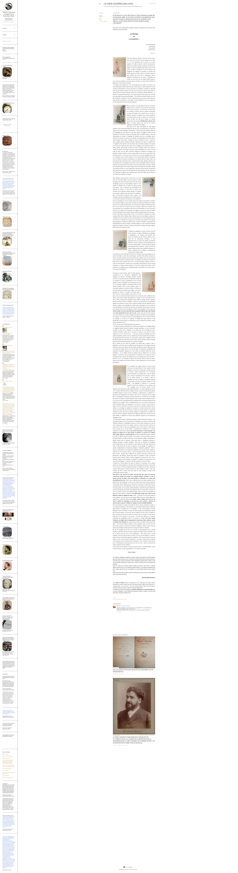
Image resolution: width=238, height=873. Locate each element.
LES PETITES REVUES (7, 327)
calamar (118, 605)
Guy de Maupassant (6, 768)
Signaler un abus (6, 41)
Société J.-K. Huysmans (7, 777)
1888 (100, 19)
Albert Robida (5, 754)
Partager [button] (101, 13)
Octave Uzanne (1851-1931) (118, 3)
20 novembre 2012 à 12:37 (125, 605)
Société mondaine (103, 21)
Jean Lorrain (5, 770)
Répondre (119, 611)
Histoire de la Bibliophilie (7, 345)
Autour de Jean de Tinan (7, 756)
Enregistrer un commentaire (122, 745)
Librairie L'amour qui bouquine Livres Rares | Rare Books (9, 14)
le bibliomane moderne (7, 381)
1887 (100, 18)
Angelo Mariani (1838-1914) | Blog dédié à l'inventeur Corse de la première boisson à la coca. (8, 366)
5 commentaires (120, 673)
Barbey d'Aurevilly (6, 758)
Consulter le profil (8, 22)
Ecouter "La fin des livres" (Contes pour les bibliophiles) (8, 766)
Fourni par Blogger (128, 867)
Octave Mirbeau (5, 775)
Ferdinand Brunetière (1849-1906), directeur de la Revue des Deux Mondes (8, 352)
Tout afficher (5, 423)
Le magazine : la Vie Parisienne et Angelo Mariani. (8, 369)
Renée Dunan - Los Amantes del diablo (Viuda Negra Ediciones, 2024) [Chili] (8, 413)
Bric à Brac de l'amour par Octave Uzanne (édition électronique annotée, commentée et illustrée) (8, 762)
